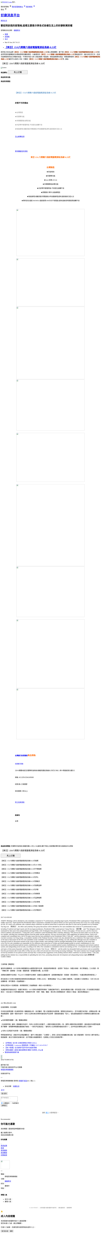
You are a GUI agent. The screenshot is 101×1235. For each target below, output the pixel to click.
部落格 (7, 36)
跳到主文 (4, 20)
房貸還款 (4, 1150)
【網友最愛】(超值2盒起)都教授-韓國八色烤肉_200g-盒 (24, 1050)
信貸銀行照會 (19, 763)
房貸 (2, 1148)
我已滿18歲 (5, 1231)
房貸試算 (4, 1146)
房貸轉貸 (4, 1153)
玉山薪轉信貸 (19, 136)
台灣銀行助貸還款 (21, 755)
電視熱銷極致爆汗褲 (12, 1052)
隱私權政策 (61, 1207)
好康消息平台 (10, 15)
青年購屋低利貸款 (21, 151)
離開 (11, 1231)
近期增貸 (4, 1155)
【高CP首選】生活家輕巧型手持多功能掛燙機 (21, 1047)
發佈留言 (4, 1105)
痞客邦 (21, 1081)
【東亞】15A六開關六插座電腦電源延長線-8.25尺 (30, 47)
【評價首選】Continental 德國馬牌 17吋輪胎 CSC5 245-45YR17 (26, 1045)
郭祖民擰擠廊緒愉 (7, 1069)
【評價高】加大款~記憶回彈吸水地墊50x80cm (21, 1043)
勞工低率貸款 (19, 802)
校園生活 (16, 1086)
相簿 (6, 34)
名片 (6, 39)
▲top (2, 1090)
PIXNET (36, 1207)
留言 (25, 1081)
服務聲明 (69, 1207)
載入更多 (4, 1093)
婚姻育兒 (17, 30)
